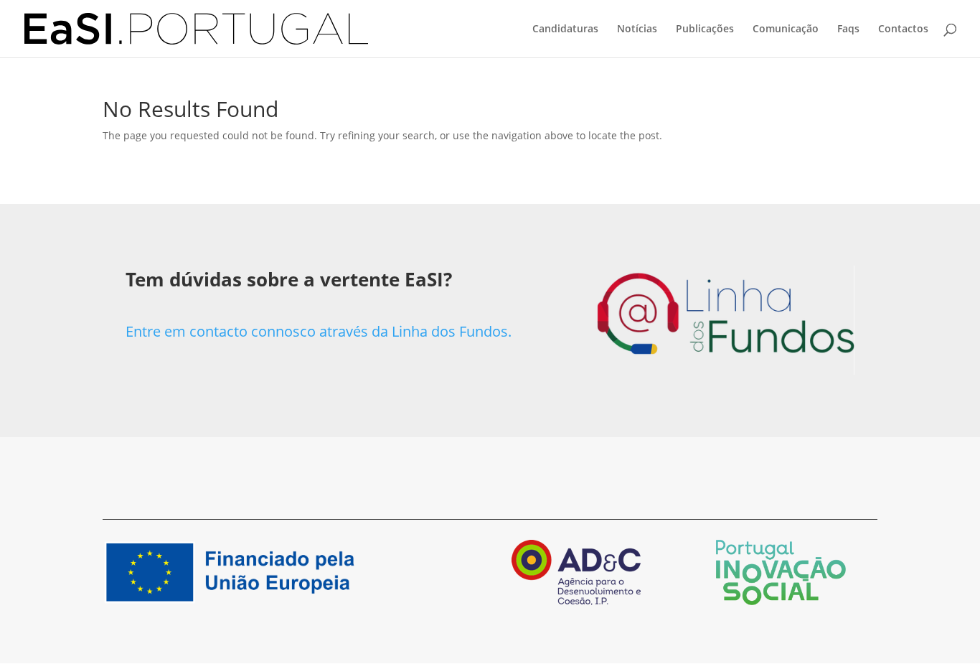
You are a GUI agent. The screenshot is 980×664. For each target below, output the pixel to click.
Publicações (705, 29)
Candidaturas (565, 29)
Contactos (903, 29)
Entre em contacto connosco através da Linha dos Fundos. (319, 331)
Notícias (637, 29)
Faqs (848, 29)
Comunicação (786, 29)
